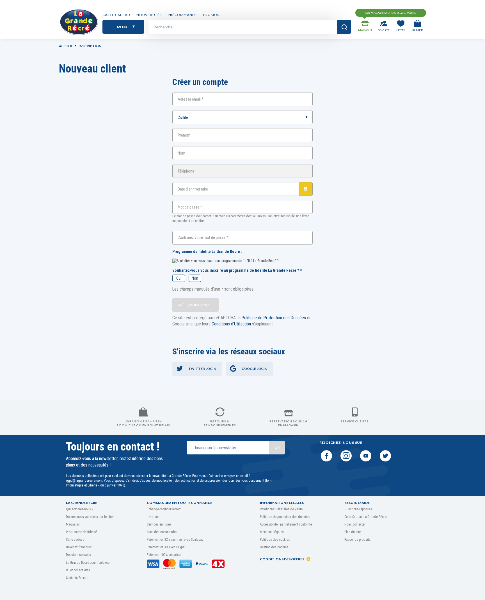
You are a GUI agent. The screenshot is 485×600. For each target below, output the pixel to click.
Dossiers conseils (78, 555)
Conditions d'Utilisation (231, 324)
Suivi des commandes (162, 532)
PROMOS (211, 15)
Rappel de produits (357, 540)
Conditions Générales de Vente (281, 509)
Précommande (182, 15)
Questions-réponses (358, 509)
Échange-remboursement (164, 509)
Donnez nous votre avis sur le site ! (90, 517)
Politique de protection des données (285, 517)
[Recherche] (344, 27)
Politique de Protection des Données (274, 317)
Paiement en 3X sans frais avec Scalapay (175, 540)
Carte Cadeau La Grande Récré (365, 517)
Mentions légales (272, 532)
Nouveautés (149, 15)
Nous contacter (354, 524)
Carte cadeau (116, 15)
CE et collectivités (78, 570)
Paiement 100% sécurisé (163, 555)
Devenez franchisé (78, 547)
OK (277, 447)
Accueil (66, 46)
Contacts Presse (77, 578)
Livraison (153, 517)
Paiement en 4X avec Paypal (166, 547)
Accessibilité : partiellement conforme (286, 524)
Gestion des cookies (274, 547)
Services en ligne (159, 524)
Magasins (73, 524)
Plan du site (352, 532)
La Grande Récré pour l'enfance (87, 563)
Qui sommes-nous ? (79, 509)
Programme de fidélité (81, 532)
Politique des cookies (275, 540)
